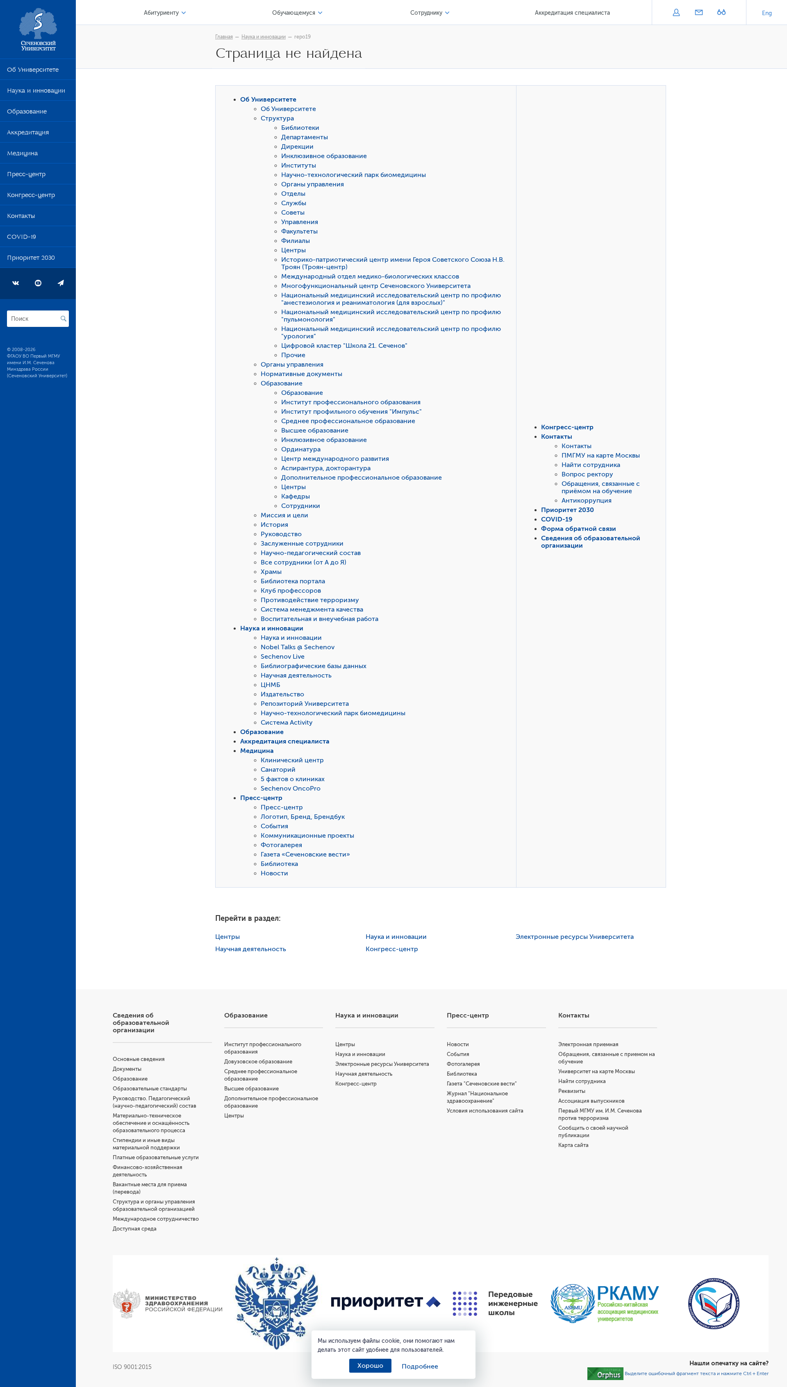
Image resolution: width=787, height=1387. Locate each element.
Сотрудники (300, 506)
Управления (299, 222)
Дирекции (297, 146)
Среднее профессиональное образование (348, 421)
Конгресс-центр (31, 196)
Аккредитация (28, 134)
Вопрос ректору (587, 474)
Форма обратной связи (578, 529)
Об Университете (33, 71)
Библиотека (279, 864)
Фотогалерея (281, 845)
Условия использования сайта (485, 1111)
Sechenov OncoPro (291, 788)
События (274, 826)
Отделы (293, 193)
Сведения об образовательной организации (141, 1023)
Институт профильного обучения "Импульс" (351, 411)
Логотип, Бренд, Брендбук (303, 816)
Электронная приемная (588, 1044)
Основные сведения (139, 1059)
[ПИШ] (495, 1303)
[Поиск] (63, 318)
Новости (274, 873)
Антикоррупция (587, 500)
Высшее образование (314, 430)
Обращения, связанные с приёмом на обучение (601, 487)
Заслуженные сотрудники (302, 543)
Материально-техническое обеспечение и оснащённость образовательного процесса (151, 1123)
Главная (224, 37)
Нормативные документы (301, 374)
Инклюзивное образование (324, 156)
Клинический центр (292, 760)
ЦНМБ (270, 685)
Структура (277, 118)
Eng (767, 13)
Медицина (22, 155)
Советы (293, 212)
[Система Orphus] (605, 1373)
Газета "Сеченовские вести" (482, 1084)
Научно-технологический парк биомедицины (353, 175)
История (274, 524)
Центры (293, 250)
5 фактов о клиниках (293, 779)
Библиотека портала (293, 581)
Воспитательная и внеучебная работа (319, 619)
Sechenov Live (283, 656)
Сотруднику (426, 13)
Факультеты (299, 231)
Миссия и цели (284, 515)
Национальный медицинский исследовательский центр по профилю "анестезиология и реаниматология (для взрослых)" (391, 299)
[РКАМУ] (605, 1304)
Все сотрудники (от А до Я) (303, 562)
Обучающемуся (293, 13)
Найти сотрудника (591, 465)
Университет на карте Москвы (596, 1071)
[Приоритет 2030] (386, 1303)
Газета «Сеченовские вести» (305, 854)
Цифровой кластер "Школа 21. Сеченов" (344, 345)
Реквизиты (571, 1091)
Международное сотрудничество (156, 1219)
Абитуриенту (161, 13)
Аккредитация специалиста (572, 13)
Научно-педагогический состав (311, 553)
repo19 (302, 37)
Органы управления (312, 184)
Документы (127, 1069)
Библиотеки (300, 127)
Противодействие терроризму (310, 600)
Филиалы (295, 241)
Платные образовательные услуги (156, 1157)
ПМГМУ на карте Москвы (601, 455)
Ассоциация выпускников (591, 1101)
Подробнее (420, 1366)
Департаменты (304, 137)
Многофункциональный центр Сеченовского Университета (376, 286)
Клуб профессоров (291, 590)
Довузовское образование (258, 1061)
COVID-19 (21, 238)
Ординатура (301, 449)
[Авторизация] (676, 13)
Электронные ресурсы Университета (575, 937)
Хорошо (370, 1365)
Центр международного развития (335, 458)
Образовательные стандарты (150, 1089)
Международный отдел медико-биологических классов (370, 276)
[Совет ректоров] (714, 1303)
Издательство (282, 694)
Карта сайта (573, 1145)
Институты (298, 165)
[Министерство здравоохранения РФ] (167, 1304)
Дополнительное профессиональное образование (361, 477)
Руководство (281, 534)
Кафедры (295, 496)
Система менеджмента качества (312, 609)
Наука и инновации (36, 92)
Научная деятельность (296, 675)
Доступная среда (135, 1229)
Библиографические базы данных (313, 666)
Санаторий (278, 769)
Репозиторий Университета (305, 703)
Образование (27, 113)
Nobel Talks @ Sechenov (297, 647)
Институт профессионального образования (351, 402)
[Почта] (698, 13)
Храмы (271, 572)
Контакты (21, 217)
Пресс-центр (26, 175)
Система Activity (287, 722)
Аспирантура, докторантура (326, 468)
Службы (293, 203)
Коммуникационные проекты (307, 835)
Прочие (293, 355)
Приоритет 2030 (31, 259)
